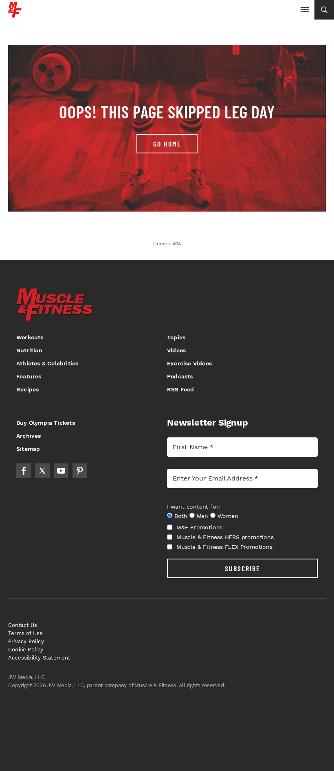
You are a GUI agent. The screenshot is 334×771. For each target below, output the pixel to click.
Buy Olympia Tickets (45, 422)
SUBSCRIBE (242, 568)
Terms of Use (25, 633)
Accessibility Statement (39, 658)
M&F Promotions (199, 527)
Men (202, 516)
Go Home (167, 143)
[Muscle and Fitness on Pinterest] (80, 470)
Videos (176, 350)
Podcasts (180, 376)
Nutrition (29, 350)
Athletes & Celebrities (47, 363)
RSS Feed (180, 389)
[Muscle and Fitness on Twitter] (42, 470)
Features (29, 376)
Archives (28, 435)
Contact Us (22, 625)
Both (180, 516)
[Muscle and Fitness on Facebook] (23, 470)
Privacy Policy (26, 641)
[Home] (15, 14)
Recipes (27, 389)
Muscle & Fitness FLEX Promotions (224, 547)
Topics (176, 337)
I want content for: (193, 506)
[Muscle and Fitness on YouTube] (61, 470)
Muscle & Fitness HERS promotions (225, 537)
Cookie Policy (26, 650)
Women (228, 516)
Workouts (30, 337)
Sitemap (28, 449)
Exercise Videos (189, 363)
